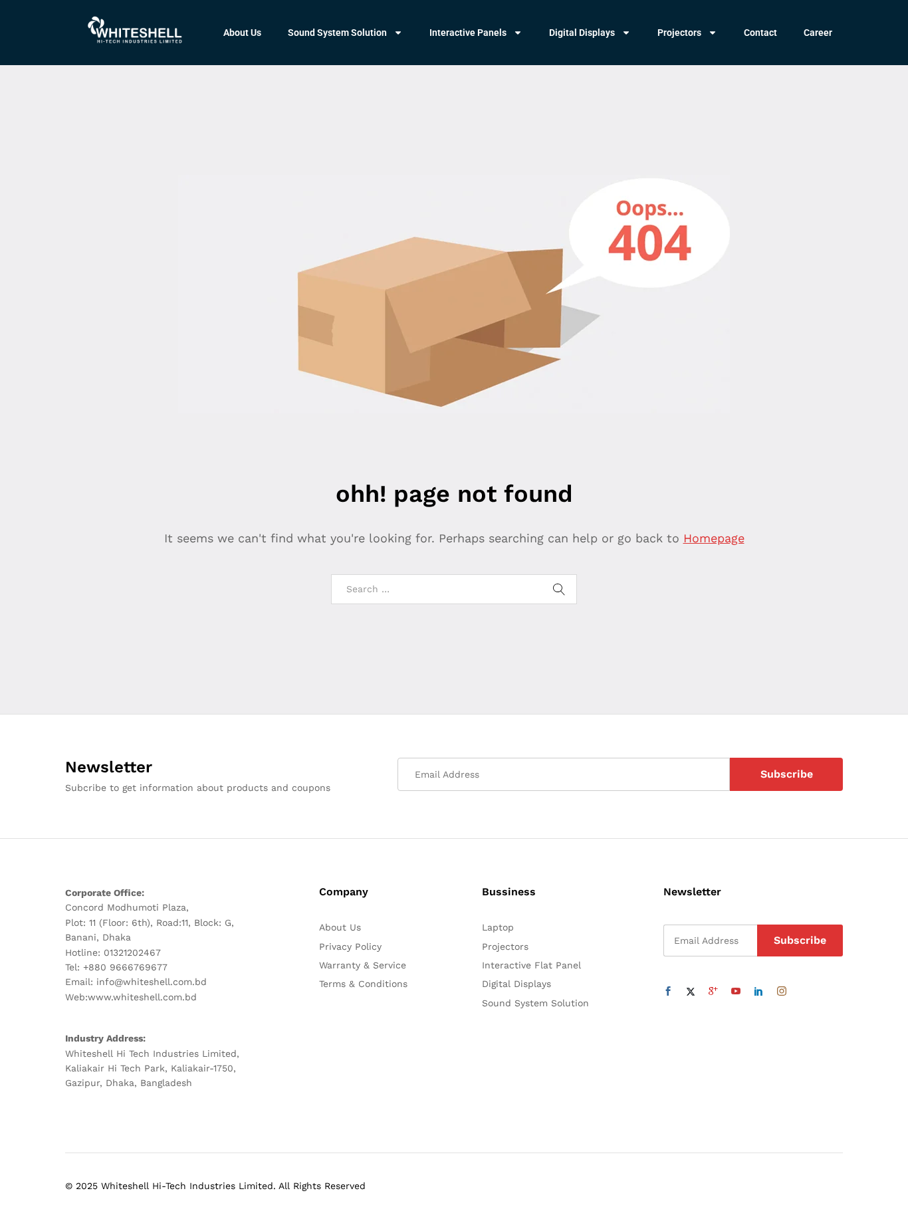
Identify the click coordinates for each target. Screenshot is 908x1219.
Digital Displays (582, 32)
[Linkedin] (758, 991)
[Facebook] (668, 991)
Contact (760, 32)
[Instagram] (782, 991)
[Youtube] (736, 991)
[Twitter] (690, 991)
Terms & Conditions (363, 983)
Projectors (679, 32)
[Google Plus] (713, 991)
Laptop (498, 927)
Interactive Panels (468, 32)
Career (818, 32)
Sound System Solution (337, 32)
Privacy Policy (350, 946)
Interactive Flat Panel (531, 965)
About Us (242, 32)
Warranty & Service (362, 965)
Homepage (713, 538)
